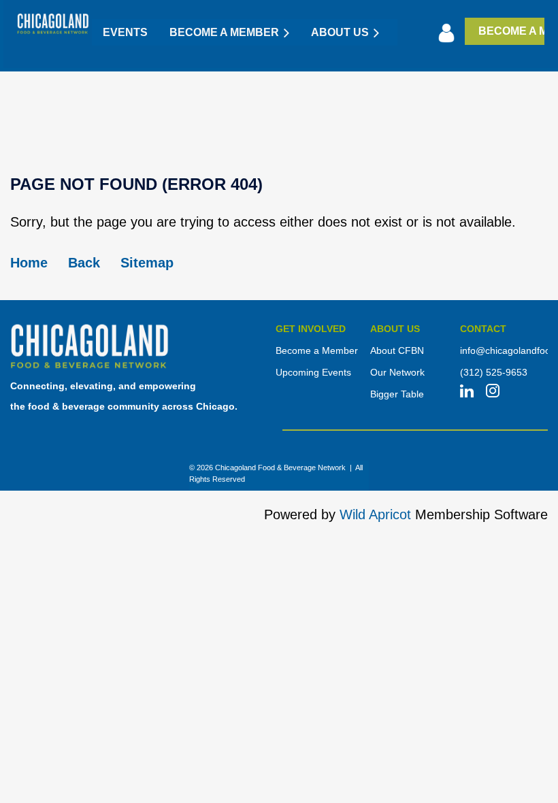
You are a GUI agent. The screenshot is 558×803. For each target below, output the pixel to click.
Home (29, 262)
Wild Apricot (375, 514)
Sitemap (147, 262)
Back (84, 262)
